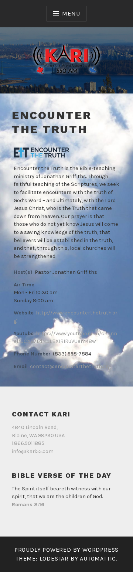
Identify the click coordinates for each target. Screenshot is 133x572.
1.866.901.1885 (28, 443)
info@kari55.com (33, 451)
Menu (71, 13)
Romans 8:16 (28, 504)
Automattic (98, 558)
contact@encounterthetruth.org (70, 366)
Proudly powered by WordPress (66, 549)
